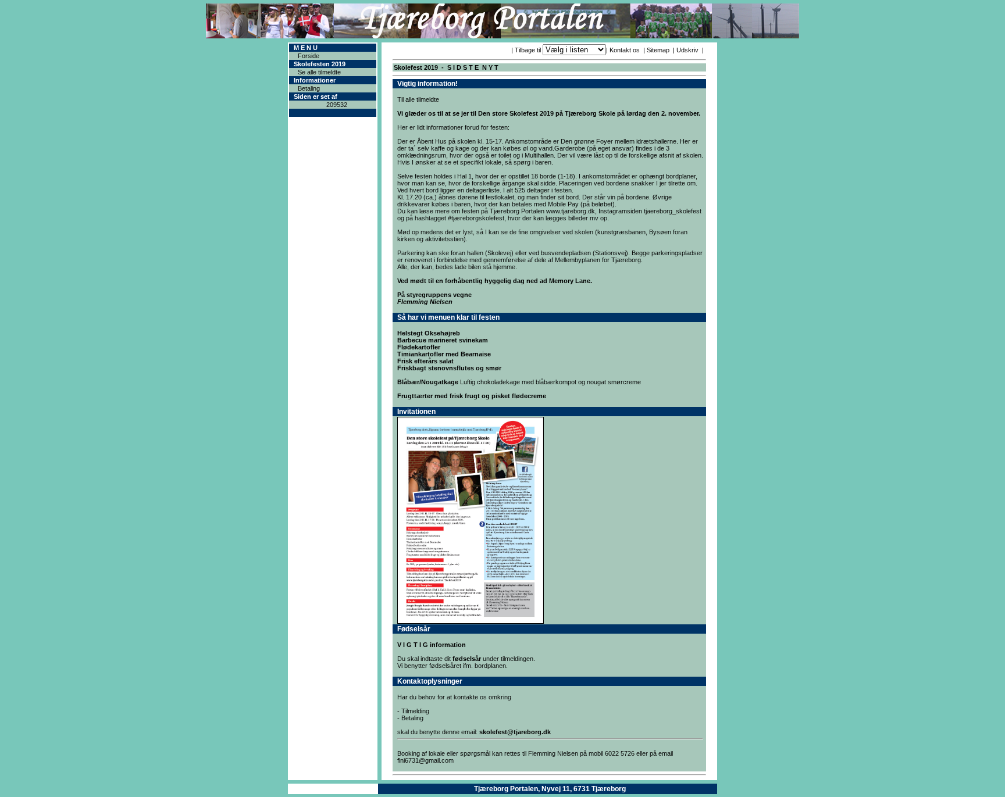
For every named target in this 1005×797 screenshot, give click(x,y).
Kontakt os (625, 50)
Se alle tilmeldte (319, 72)
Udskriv (687, 50)
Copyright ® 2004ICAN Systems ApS (332, 789)
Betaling (309, 88)
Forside (308, 55)
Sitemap (658, 50)
